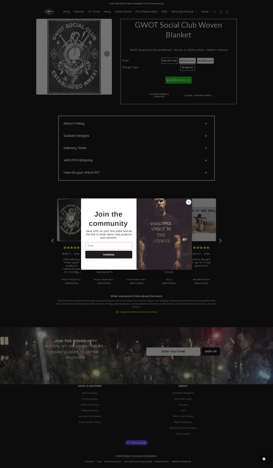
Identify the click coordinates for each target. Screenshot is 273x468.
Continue (108, 254)
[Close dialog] (188, 202)
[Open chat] (263, 458)
